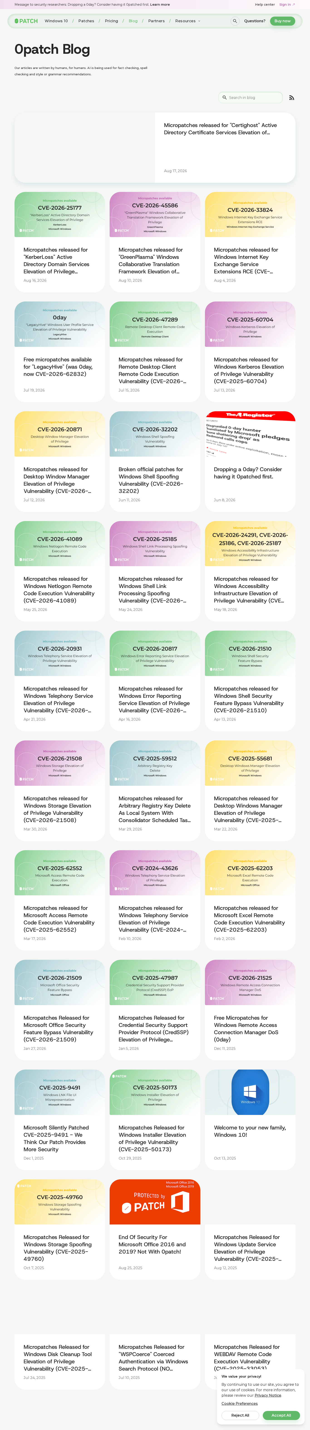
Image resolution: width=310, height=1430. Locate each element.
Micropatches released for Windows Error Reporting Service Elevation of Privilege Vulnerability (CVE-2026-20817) (154, 699)
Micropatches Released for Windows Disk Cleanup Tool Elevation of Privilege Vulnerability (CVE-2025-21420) (58, 1357)
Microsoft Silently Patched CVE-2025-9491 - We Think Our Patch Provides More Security (56, 1138)
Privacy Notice (268, 1395)
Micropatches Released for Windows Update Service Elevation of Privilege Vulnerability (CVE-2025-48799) (247, 1248)
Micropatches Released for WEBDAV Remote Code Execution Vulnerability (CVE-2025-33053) (247, 1357)
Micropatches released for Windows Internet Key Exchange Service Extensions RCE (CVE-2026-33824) (246, 260)
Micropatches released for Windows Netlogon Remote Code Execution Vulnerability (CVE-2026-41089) (59, 589)
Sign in (285, 4)
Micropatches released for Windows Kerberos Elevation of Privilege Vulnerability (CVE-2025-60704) (249, 370)
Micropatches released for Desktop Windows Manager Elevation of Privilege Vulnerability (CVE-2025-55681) (248, 809)
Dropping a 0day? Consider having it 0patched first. (248, 473)
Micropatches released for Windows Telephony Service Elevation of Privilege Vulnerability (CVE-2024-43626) (153, 918)
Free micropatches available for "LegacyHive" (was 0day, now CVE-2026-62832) (58, 367)
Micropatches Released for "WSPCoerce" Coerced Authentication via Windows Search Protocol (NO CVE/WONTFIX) (153, 1357)
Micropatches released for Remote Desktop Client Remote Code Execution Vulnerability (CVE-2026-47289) (151, 370)
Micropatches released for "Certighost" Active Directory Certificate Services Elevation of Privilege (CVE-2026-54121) (220, 129)
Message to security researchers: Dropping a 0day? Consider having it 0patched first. (92, 4)
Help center (265, 4)
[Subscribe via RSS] (291, 97)
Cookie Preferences (239, 1403)
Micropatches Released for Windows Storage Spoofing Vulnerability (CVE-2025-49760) (58, 1248)
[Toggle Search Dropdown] (235, 21)
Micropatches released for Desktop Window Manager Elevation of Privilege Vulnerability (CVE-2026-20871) (57, 480)
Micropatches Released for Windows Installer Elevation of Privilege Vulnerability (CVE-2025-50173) (152, 1138)
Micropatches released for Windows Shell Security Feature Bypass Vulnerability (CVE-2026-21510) (249, 699)
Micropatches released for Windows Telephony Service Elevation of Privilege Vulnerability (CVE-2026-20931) (58, 699)
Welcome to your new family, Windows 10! (250, 1131)
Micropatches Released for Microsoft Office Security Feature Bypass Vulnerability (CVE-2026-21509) (58, 1028)
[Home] (26, 21)
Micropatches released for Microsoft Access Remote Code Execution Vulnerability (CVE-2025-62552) (59, 918)
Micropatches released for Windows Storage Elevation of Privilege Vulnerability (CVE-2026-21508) (57, 809)
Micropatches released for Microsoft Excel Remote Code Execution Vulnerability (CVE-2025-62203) (249, 918)
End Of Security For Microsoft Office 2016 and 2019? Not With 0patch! (152, 1244)
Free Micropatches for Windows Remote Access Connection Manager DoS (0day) (246, 1028)
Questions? (255, 21)
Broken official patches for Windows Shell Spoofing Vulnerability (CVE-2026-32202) (151, 480)
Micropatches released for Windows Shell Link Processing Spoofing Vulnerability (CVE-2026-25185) (151, 589)
